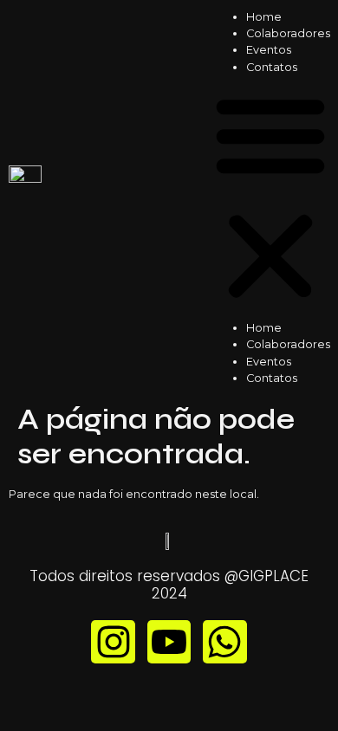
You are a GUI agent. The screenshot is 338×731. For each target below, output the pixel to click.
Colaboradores (288, 33)
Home (264, 16)
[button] (270, 197)
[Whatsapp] (224, 641)
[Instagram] (112, 641)
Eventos (268, 49)
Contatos (271, 67)
